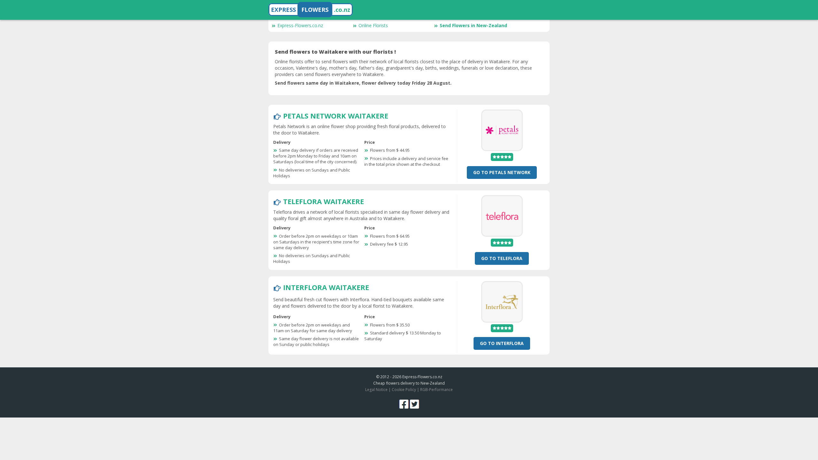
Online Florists (373, 25)
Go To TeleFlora (501, 258)
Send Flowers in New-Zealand (473, 25)
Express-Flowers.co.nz (300, 25)
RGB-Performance (436, 389)
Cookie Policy (404, 389)
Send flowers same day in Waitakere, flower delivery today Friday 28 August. (363, 83)
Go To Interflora (502, 343)
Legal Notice (376, 389)
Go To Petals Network (501, 172)
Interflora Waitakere (326, 287)
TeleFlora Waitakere (323, 201)
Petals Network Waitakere (335, 115)
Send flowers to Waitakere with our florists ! (335, 51)
